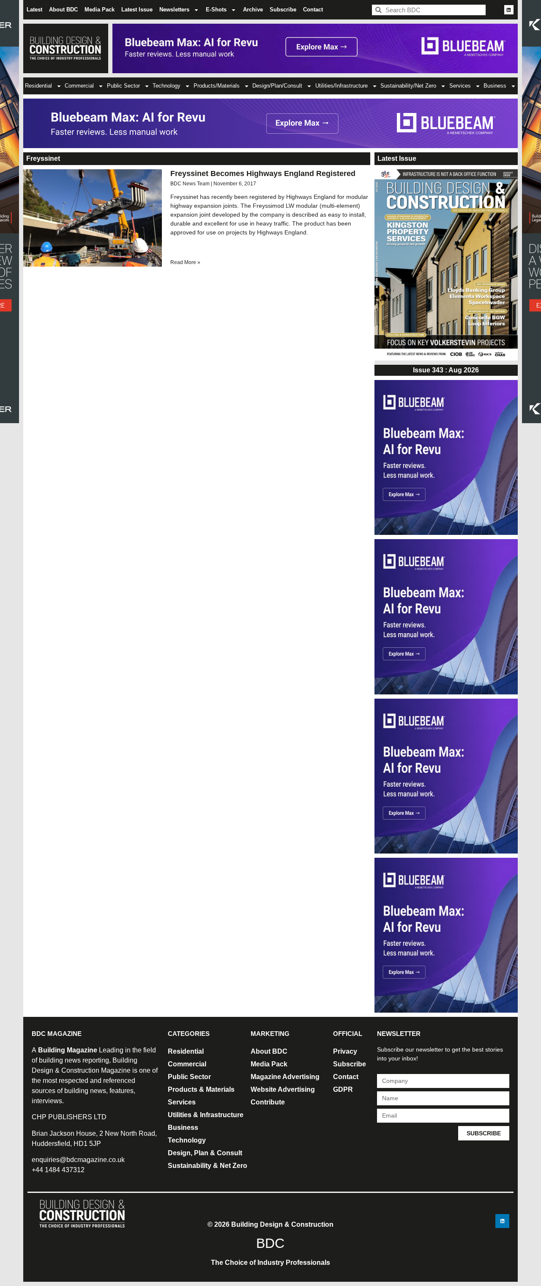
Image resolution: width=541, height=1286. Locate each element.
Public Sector (123, 86)
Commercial (79, 86)
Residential (38, 86)
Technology (166, 86)
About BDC (63, 9)
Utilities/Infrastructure (341, 86)
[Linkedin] (509, 9)
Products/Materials (217, 86)
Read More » (185, 262)
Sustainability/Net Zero (408, 86)
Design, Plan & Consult (205, 1153)
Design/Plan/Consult (277, 86)
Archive (253, 9)
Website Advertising (283, 1089)
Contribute (268, 1102)
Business (495, 86)
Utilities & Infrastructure (205, 1114)
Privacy (345, 1051)
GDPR (343, 1089)
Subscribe (283, 9)
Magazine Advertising (285, 1076)
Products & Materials (201, 1089)
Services (460, 86)
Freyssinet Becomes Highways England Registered (262, 173)
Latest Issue (137, 9)
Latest (34, 9)
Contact (313, 9)
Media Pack (100, 9)
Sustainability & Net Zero (207, 1165)
